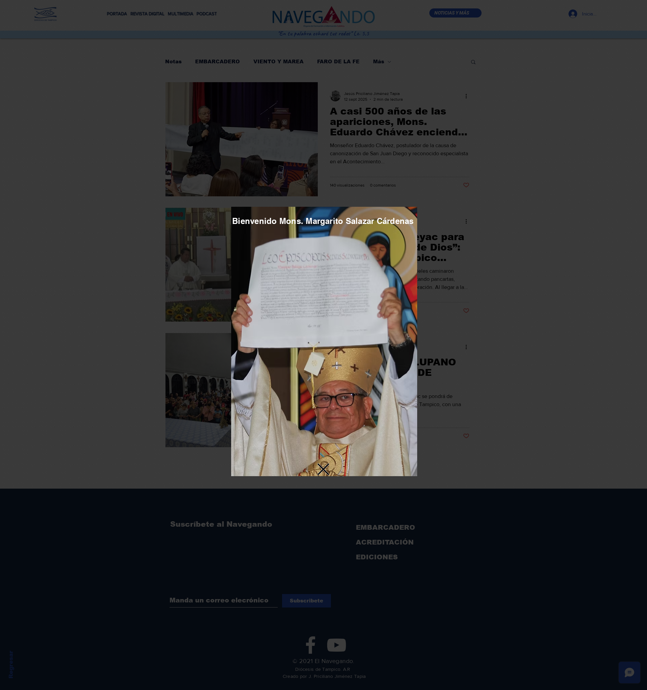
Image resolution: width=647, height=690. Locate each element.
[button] (323, 469)
